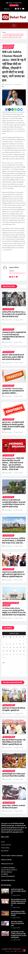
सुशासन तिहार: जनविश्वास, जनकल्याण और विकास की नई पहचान (13, 806)
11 (7, 647)
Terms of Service (6, 845)
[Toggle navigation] (14, 25)
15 (20, 647)
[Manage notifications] (24, 950)
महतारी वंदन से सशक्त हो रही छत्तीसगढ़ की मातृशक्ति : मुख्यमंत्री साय (13, 709)
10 (3, 647)
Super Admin (8, 84)
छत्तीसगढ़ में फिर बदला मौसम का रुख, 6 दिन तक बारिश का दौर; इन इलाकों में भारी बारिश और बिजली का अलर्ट (14, 314)
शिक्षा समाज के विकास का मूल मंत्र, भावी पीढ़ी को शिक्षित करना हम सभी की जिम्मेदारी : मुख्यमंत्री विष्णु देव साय (13, 742)
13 (13, 647)
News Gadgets (10, 951)
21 (17, 651)
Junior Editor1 (8, 320)
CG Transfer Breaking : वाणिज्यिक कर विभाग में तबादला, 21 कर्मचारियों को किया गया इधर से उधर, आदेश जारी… (13, 540)
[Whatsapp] (15, 109)
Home (4, 32)
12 (10, 647)
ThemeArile (19, 951)
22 (20, 651)
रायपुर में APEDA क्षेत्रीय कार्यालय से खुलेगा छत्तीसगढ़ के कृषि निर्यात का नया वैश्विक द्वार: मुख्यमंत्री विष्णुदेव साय (13, 574)
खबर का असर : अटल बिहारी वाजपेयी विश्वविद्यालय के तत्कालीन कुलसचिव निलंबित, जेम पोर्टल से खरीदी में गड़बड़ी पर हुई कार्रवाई (13, 425)
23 (23, 651)
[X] (9, 109)
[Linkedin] (12, 109)
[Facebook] (6, 109)
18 (7, 651)
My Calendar (5, 851)
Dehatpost (23, 949)
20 (13, 651)
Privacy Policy (5, 848)
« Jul (3, 662)
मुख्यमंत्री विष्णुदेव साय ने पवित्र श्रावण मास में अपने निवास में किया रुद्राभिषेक (13, 775)
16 (23, 647)
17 (3, 651)
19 (10, 651)
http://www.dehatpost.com (17, 273)
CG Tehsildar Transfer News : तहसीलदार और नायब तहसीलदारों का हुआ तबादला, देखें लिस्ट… (13, 390)
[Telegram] (21, 109)
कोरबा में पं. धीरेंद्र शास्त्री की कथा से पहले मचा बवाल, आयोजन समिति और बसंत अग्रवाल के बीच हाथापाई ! (13, 357)
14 (17, 647)
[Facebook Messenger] (18, 109)
